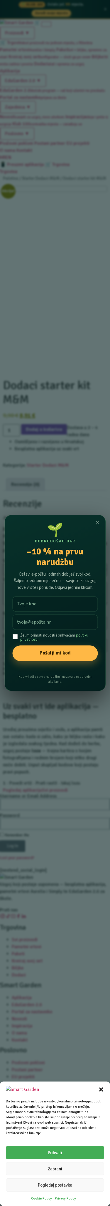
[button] (101, 1089)
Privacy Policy (65, 1198)
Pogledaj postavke (55, 1185)
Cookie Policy (41, 1198)
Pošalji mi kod (55, 653)
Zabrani (55, 1169)
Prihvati (55, 1152)
